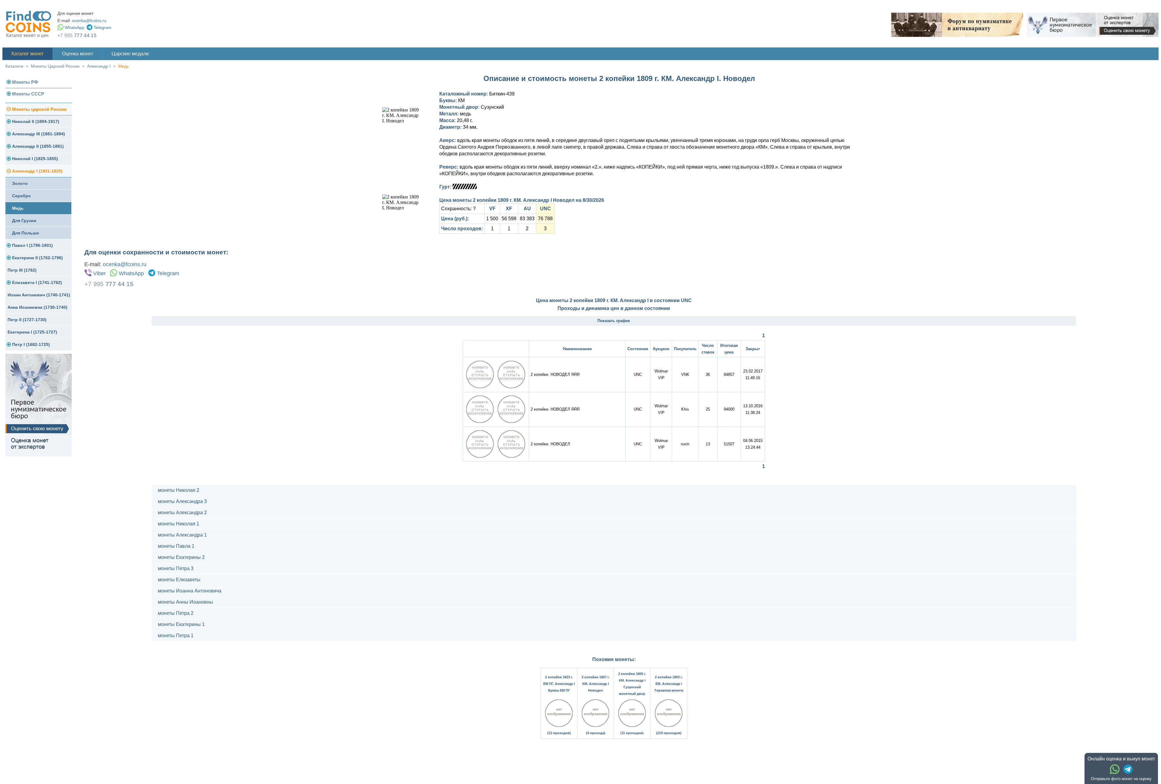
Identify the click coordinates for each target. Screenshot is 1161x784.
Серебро (21, 195)
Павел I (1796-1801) (32, 245)
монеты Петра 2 (176, 613)
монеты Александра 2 (182, 512)
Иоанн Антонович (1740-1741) (39, 294)
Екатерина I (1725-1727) (32, 332)
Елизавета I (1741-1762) (37, 282)
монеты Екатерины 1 (181, 624)
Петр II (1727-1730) (27, 319)
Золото (20, 183)
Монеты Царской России (55, 66)
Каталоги (14, 66)
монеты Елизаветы (179, 579)
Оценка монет (77, 53)
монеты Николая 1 (178, 523)
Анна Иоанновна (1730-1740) (37, 307)
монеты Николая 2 (178, 490)
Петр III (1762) (22, 270)
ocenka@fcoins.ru (89, 20)
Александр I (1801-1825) (37, 171)
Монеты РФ (25, 82)
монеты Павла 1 (176, 546)
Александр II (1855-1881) (38, 146)
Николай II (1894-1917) (35, 121)
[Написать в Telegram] (1128, 769)
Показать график (613, 320)
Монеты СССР (28, 93)
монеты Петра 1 (176, 635)
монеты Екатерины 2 (181, 557)
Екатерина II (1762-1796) (37, 257)
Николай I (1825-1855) (35, 158)
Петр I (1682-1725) (31, 344)
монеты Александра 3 (182, 501)
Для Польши (25, 233)
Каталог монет (27, 53)
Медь (123, 66)
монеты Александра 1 (182, 534)
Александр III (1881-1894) (38, 133)
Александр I (99, 66)
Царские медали (130, 53)
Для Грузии (24, 220)
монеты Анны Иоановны (185, 602)
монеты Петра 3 (176, 568)
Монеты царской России (39, 109)
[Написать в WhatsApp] (1114, 769)
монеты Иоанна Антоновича (189, 590)
